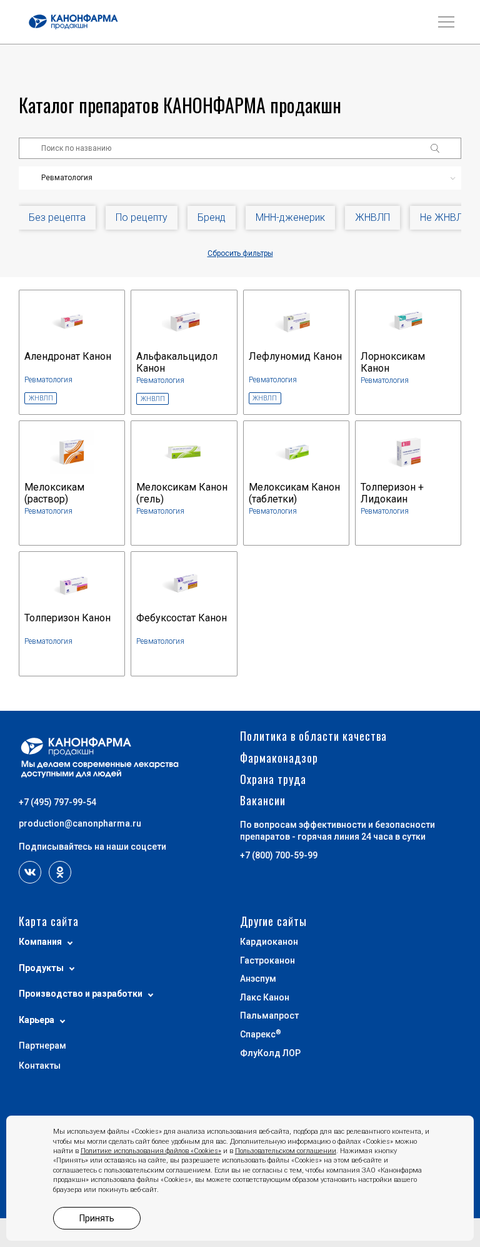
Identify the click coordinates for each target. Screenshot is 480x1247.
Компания (40, 942)
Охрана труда (273, 779)
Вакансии (263, 800)
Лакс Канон (264, 997)
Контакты (40, 1066)
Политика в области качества (313, 736)
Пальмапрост (269, 1015)
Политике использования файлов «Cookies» (151, 1151)
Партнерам (42, 1046)
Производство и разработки (80, 994)
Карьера (36, 1020)
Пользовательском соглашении (285, 1151)
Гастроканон (267, 960)
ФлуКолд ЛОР (270, 1053)
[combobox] (240, 178)
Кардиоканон (269, 942)
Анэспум (258, 979)
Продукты (41, 968)
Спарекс (260, 1034)
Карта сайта (49, 921)
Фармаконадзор (279, 758)
